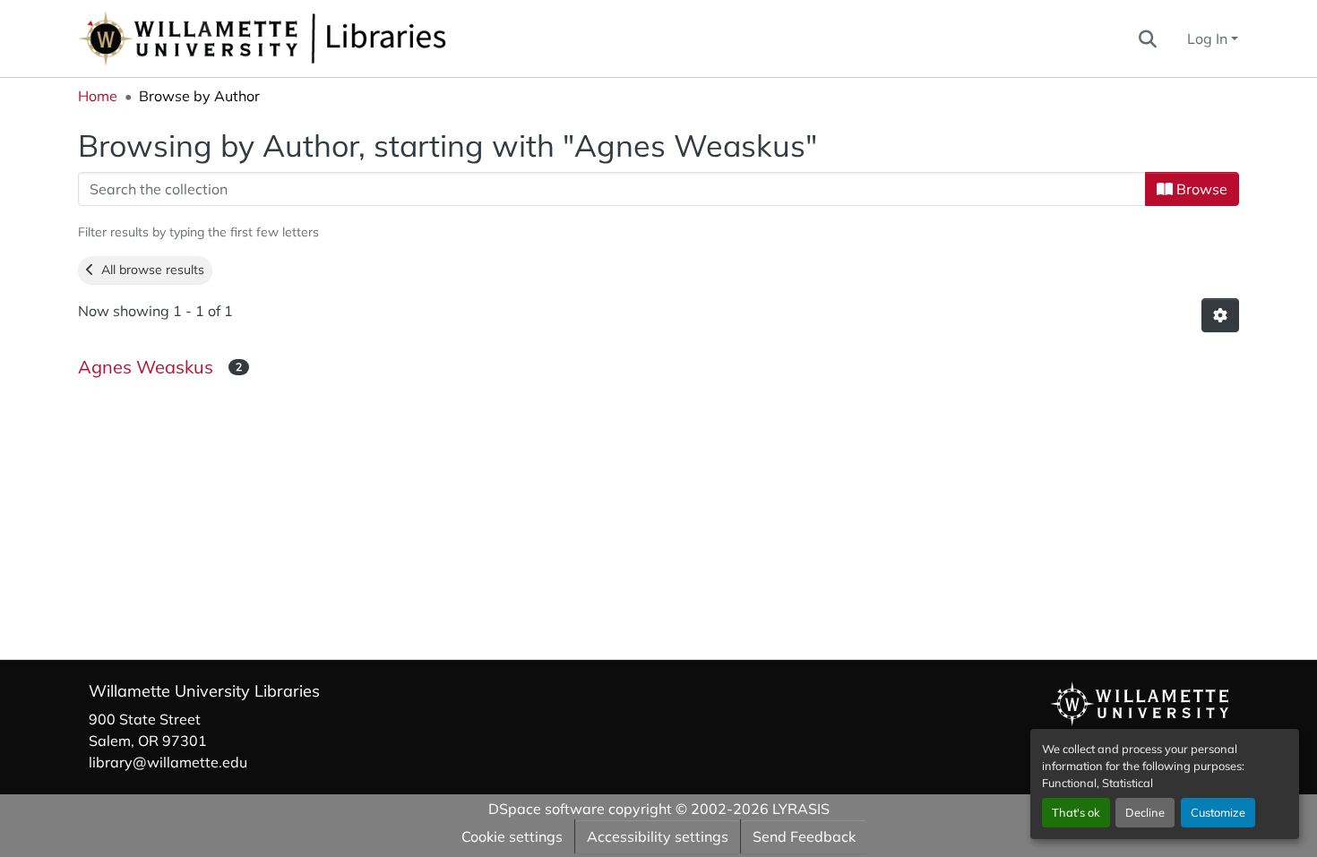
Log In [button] (1209, 38)
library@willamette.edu (168, 762)
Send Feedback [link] (804, 836)
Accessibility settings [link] (657, 836)
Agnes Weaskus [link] (148, 367)
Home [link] (97, 96)
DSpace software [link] (546, 809)
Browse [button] (1200, 189)
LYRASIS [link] (801, 809)
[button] (321, 38)
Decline (1145, 812)
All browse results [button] (149, 269)
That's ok (1076, 812)
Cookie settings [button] (512, 836)
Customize (1218, 812)
